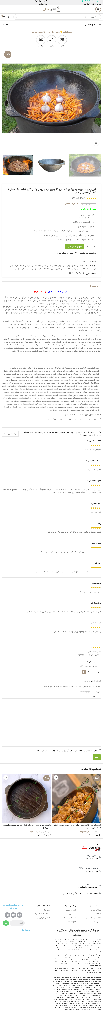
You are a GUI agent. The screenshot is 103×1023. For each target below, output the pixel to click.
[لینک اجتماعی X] (80, 273)
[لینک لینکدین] (73, 273)
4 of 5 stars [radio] (83, 692)
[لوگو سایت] (51, 9)
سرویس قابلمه (25, 265)
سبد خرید (72, 913)
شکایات (98, 913)
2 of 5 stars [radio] (87, 692)
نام (99, 727)
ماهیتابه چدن (72, 963)
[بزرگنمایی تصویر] (96, 143)
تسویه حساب (70, 910)
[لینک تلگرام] (70, 273)
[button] (98, 98)
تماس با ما (97, 921)
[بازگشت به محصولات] (6, 24)
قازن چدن (64, 963)
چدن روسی (46, 265)
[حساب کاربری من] (9, 17)
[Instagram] (7, 915)
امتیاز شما (97, 692)
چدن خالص (56, 265)
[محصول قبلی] (10, 24)
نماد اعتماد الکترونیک (42, 913)
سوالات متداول (95, 910)
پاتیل (87, 265)
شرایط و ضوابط (70, 917)
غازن (94, 268)
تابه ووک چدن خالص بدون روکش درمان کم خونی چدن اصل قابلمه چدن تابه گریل (77, 826)
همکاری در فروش (43, 917)
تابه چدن (80, 265)
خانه (99, 24)
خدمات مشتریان (94, 905)
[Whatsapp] (19, 915)
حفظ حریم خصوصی (93, 917)
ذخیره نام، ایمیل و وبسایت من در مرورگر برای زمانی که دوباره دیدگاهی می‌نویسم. (67, 750)
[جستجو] (16, 17)
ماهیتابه (47, 268)
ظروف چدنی (90, 24)
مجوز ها (47, 910)
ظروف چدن (14, 265)
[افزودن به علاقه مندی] (56, 777)
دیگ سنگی (72, 957)
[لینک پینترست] (76, 273)
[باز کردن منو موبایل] (98, 9)
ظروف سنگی (64, 989)
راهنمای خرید (70, 905)
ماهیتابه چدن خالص (34, 268)
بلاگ (48, 921)
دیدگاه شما (96, 696)
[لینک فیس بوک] (83, 273)
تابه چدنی (57, 963)
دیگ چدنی (36, 265)
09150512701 (87, 4)
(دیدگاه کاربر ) (78, 198)
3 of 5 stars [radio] (85, 692)
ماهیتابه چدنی (19, 268)
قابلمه (89, 268)
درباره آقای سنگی (43, 905)
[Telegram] (13, 915)
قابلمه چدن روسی (79, 268)
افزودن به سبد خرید (74, 246)
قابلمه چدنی (66, 268)
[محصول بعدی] (3, 24)
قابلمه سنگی (97, 1001)
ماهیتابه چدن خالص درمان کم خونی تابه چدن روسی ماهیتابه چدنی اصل (27, 826)
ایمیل (98, 738)
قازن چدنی (55, 268)
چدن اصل (66, 265)
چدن (74, 265)
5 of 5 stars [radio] (81, 692)
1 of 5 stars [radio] (89, 692)
